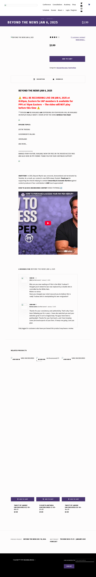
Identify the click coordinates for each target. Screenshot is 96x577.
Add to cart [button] (23, 499)
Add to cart (67, 59)
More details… (80, 40)
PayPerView (49, 18)
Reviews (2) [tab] (59, 79)
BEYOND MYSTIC (29, 560)
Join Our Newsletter (69, 560)
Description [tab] (40, 79)
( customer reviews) (78, 37)
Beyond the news (62, 68)
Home (42, 18)
